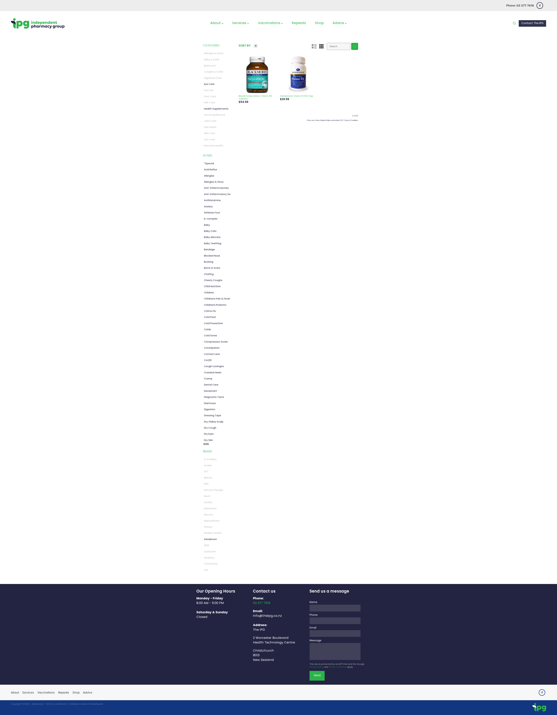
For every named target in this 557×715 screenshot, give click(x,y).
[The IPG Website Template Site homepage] (64, 23)
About (216, 23)
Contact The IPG (532, 23)
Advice (339, 23)
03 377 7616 (261, 603)
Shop (319, 23)
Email (313, 628)
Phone (314, 615)
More (206, 444)
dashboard (37, 704)
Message (315, 640)
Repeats (299, 23)
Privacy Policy (316, 667)
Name (313, 602)
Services (239, 23)
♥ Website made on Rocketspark (86, 704)
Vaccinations (269, 23)
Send (317, 675)
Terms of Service (337, 667)
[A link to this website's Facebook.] (540, 5)
